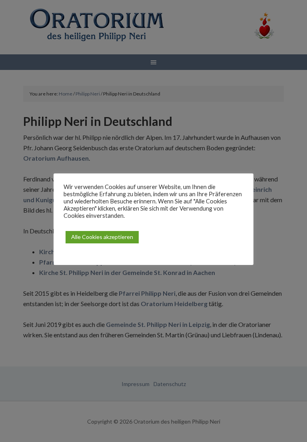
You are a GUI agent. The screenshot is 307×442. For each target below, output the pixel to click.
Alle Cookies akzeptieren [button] (102, 236)
